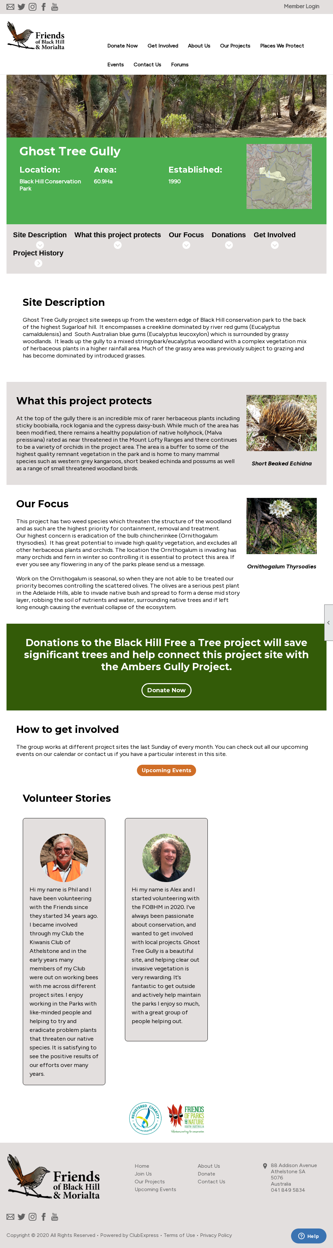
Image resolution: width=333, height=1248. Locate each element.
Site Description (40, 235)
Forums (180, 64)
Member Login (301, 6)
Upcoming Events (166, 770)
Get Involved (275, 235)
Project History (38, 253)
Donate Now (122, 46)
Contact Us (147, 64)
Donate (206, 1174)
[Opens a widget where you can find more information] (308, 1236)
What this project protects (117, 235)
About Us (209, 1166)
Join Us (143, 1174)
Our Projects (150, 1181)
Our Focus (186, 235)
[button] (162, 46)
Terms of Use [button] (179, 1235)
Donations (229, 235)
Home (142, 1166)
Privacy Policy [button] (216, 1235)
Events (115, 64)
